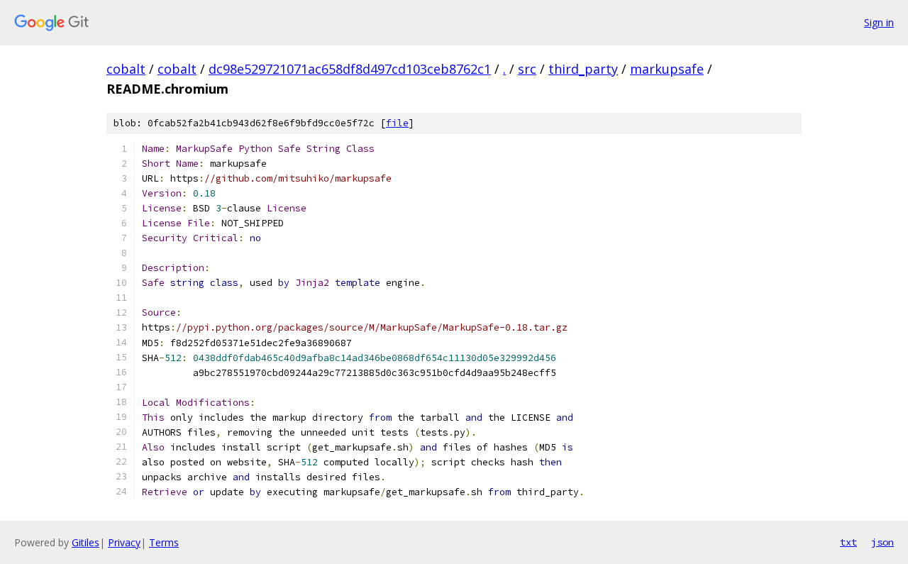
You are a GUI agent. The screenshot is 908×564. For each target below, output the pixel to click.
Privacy (124, 542)
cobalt (125, 68)
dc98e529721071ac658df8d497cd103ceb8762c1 (350, 68)
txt (848, 542)
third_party (583, 68)
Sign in (879, 22)
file (397, 123)
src (527, 68)
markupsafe (667, 68)
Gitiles (85, 542)
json (882, 542)
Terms (164, 542)
